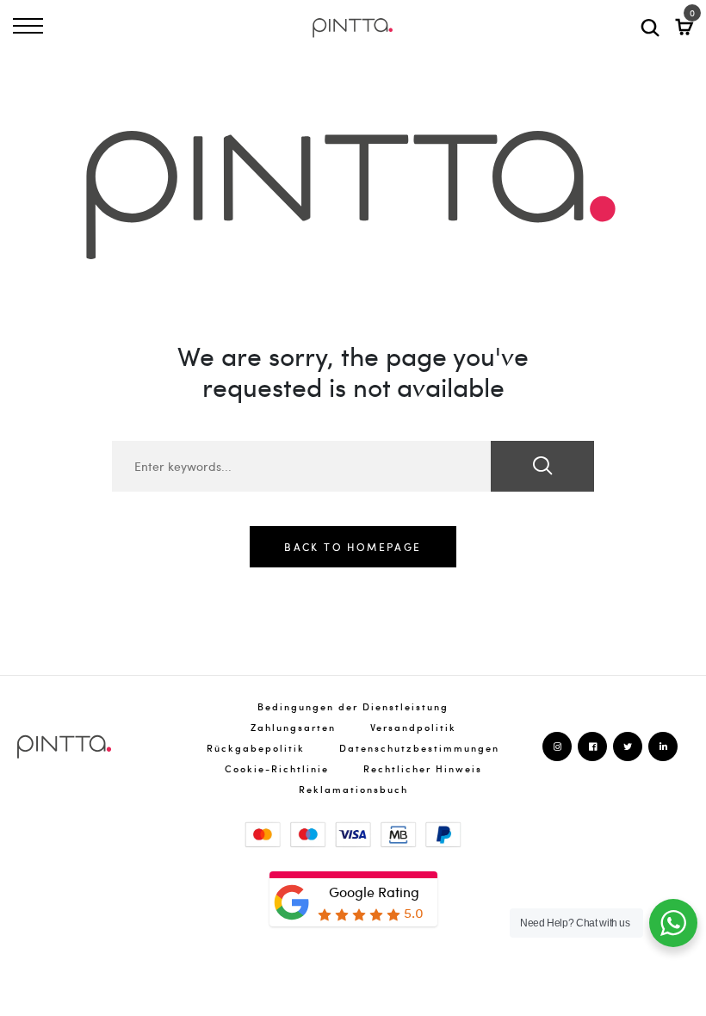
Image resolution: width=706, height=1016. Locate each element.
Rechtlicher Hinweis (422, 768)
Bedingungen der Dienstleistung (353, 706)
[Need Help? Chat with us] (673, 923)
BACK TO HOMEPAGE (352, 546)
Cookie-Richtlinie (277, 768)
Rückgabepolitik (256, 747)
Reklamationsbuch (353, 789)
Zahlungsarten (293, 727)
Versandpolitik (413, 727)
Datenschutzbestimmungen (419, 747)
